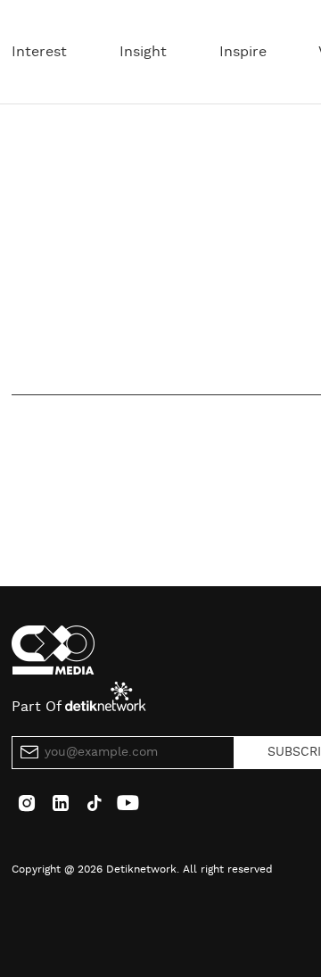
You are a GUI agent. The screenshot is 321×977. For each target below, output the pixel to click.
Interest (39, 52)
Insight (143, 52)
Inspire (243, 52)
